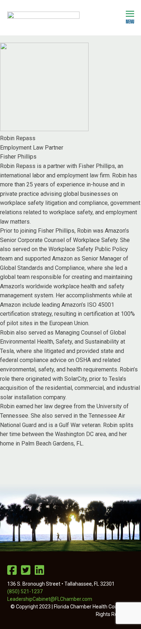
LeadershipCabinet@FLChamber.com (49, 599)
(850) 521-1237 (25, 591)
